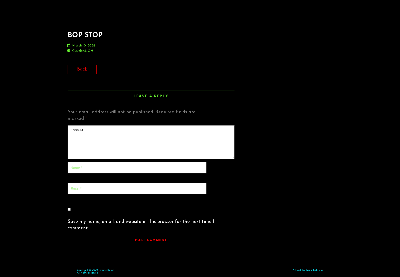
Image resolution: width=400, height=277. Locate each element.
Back (82, 69)
